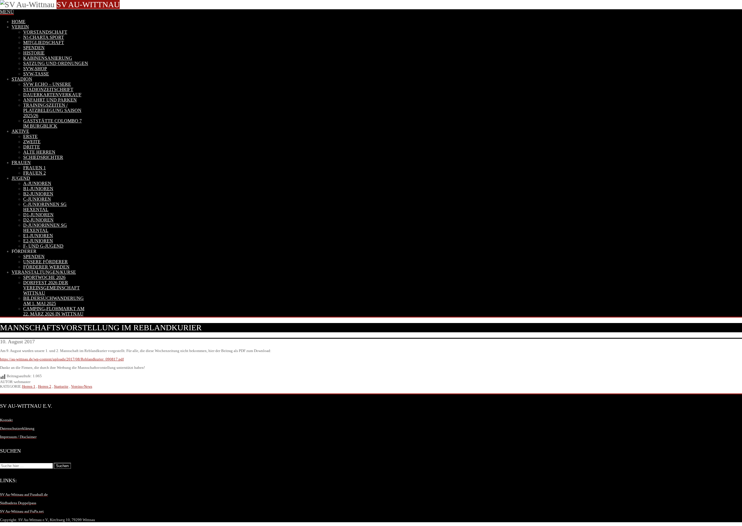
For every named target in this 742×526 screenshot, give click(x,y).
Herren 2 (44, 386)
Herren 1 (28, 386)
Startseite (61, 386)
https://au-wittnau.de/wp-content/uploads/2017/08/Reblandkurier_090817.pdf (62, 359)
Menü (7, 11)
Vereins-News (81, 386)
